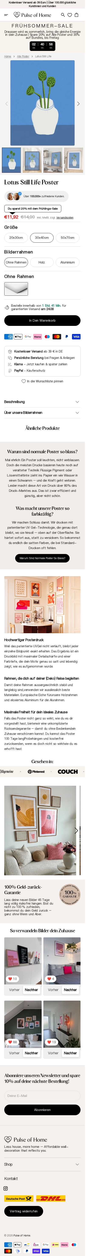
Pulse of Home (21, 1232)
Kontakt (11, 1175)
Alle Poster (23, 56)
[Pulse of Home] (32, 15)
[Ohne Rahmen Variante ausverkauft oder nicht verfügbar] (16, 289)
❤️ (12, 975)
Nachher (31, 986)
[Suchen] (63, 15)
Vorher (14, 986)
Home (7, 56)
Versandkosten (64, 217)
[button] (9, 15)
